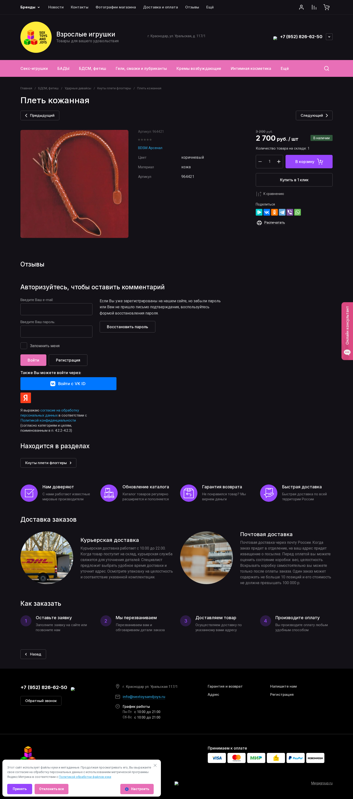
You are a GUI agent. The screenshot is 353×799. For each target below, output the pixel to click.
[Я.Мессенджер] (259, 212)
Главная (26, 88)
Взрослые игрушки (85, 34)
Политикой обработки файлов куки (85, 777)
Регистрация (68, 360)
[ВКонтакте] (266, 212)
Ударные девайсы (78, 88)
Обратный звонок (41, 700)
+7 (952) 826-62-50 (301, 36)
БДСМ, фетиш (48, 88)
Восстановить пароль (127, 326)
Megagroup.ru (322, 783)
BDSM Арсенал (150, 148)
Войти (33, 360)
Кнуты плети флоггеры (114, 88)
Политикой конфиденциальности (48, 420)
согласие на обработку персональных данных (49, 413)
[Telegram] (282, 212)
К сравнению (273, 194)
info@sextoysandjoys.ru (144, 696)
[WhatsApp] (297, 212)
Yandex (25, 398)
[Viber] (289, 212)
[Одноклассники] (274, 212)
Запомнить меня (45, 346)
